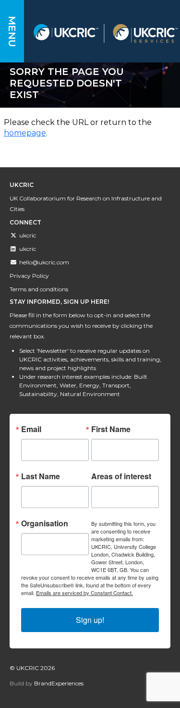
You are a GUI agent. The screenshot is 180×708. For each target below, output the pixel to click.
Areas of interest (121, 476)
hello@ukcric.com (44, 262)
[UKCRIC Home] (106, 33)
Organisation (44, 523)
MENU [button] (12, 31)
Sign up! (90, 619)
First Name (111, 429)
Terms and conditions (39, 289)
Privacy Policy (29, 275)
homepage (25, 132)
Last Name (40, 476)
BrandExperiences (59, 683)
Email (31, 429)
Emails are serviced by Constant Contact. (84, 592)
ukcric (27, 235)
